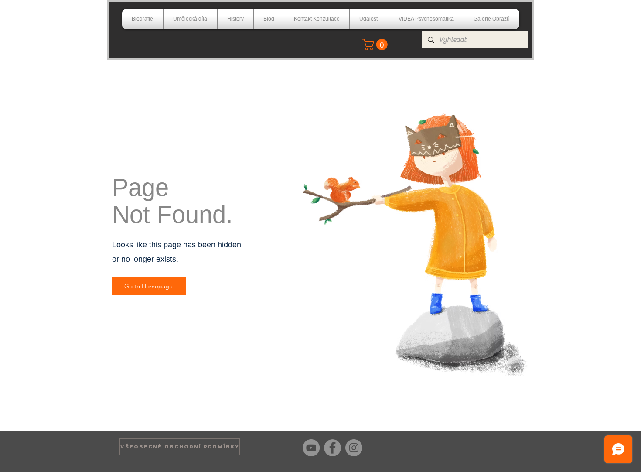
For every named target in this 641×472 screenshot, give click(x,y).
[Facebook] (332, 447)
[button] (376, 44)
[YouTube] (311, 447)
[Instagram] (353, 447)
